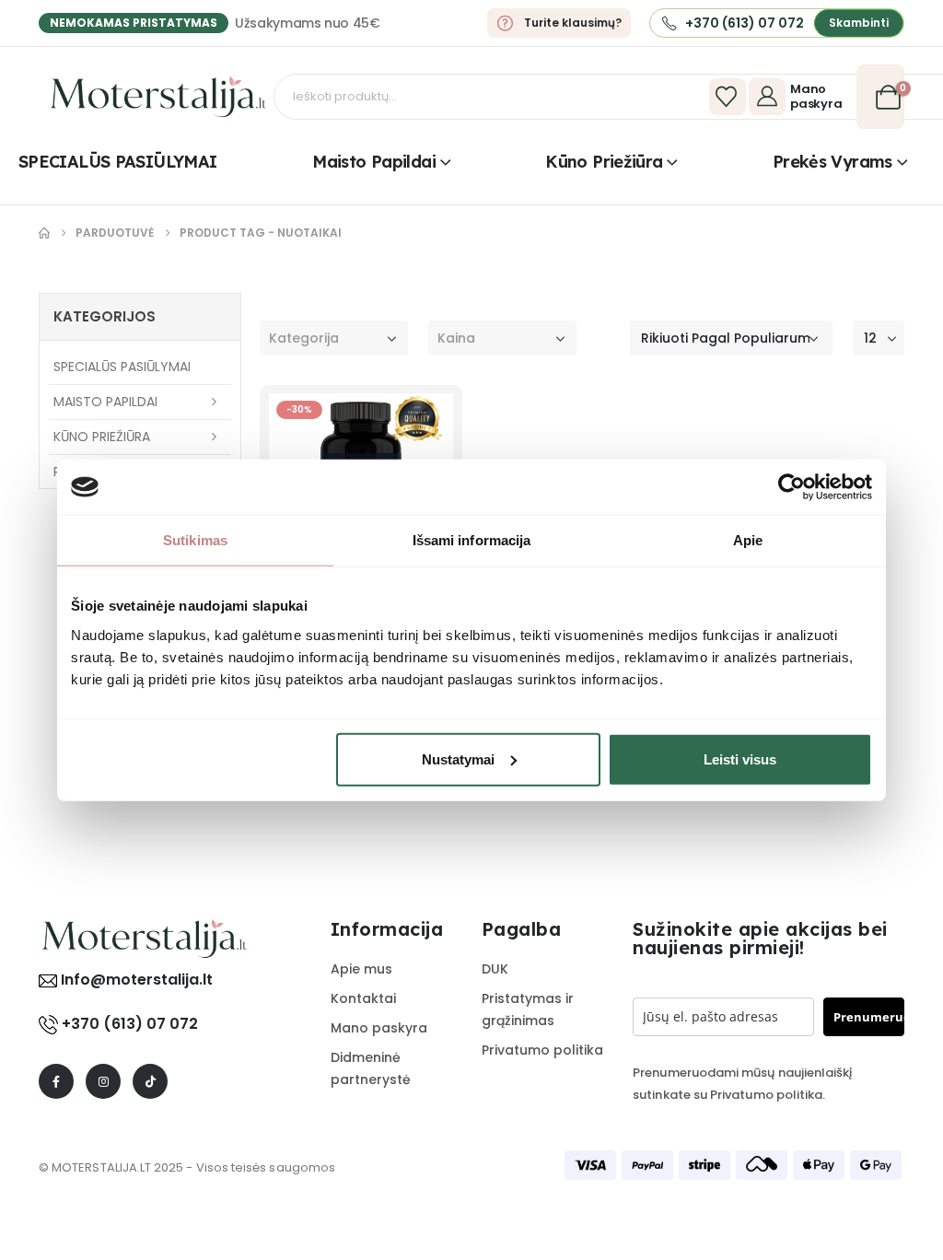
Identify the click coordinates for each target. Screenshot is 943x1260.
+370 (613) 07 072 (130, 1023)
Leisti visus (740, 758)
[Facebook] (56, 1081)
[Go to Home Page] (44, 233)
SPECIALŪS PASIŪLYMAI (117, 161)
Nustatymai (458, 758)
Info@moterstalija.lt (135, 979)
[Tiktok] (150, 1081)
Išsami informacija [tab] (472, 540)
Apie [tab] (748, 540)
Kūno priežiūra (603, 161)
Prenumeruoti (868, 1017)
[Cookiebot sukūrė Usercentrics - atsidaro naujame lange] (791, 487)
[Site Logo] (158, 96)
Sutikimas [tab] (195, 540)
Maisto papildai (374, 161)
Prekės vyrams (832, 161)
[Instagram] (103, 1081)
